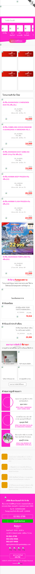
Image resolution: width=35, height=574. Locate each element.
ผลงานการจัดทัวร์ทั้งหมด (17, 384)
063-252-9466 (12, 539)
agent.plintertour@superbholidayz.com (18, 544)
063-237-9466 (12, 542)
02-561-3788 (11, 536)
